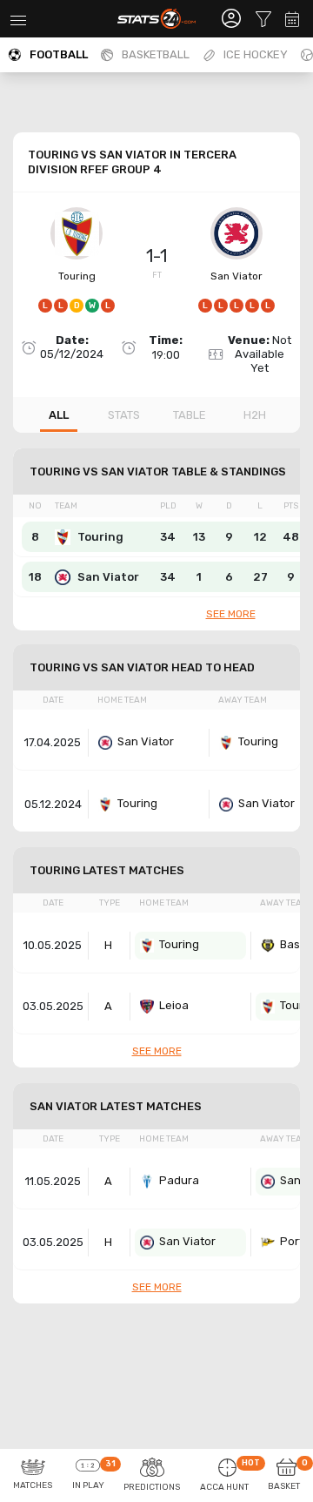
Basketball (156, 54)
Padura (179, 1180)
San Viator (236, 276)
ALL (59, 414)
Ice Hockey (255, 54)
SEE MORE (231, 614)
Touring (77, 276)
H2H (254, 414)
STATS (124, 414)
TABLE (189, 414)
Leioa (174, 1005)
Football (59, 54)
